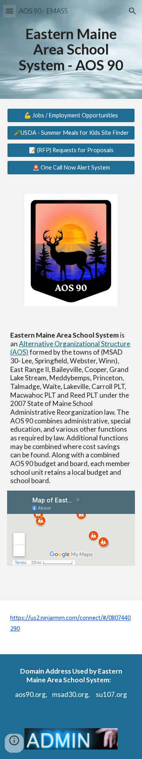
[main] (71, 49)
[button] (9, 11)
